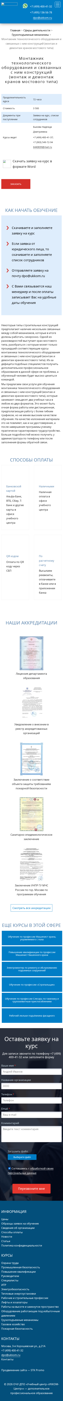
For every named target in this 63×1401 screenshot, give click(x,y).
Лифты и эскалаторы (14, 1302)
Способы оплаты (12, 1232)
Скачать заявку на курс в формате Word (32, 164)
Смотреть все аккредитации (31, 908)
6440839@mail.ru (42, 147)
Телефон (7, 1094)
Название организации (16, 1080)
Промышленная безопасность (20, 1267)
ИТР (3, 1285)
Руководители (10, 1276)
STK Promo (37, 1370)
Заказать (15, 184)
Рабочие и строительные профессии (24, 1298)
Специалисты (9, 1280)
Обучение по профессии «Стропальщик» (32, 984)
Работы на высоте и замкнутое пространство (30, 1306)
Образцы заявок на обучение (20, 1223)
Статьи (5, 1241)
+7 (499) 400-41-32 (41, 6)
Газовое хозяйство (13, 1324)
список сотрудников (28, 260)
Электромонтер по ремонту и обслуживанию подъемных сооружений (32, 969)
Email (5, 1108)
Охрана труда (10, 1263)
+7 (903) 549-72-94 (43, 142)
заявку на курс (23, 233)
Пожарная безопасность (17, 1328)
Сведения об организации (18, 1228)
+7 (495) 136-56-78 (41, 12)
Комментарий (10, 1123)
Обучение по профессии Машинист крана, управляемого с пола (32, 938)
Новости (6, 1236)
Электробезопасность (15, 1289)
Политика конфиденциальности (21, 1245)
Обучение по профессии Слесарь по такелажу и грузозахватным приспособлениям (32, 1000)
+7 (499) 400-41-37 (43, 137)
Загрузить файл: (18, 1151)
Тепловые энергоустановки (18, 1293)
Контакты (7, 1359)
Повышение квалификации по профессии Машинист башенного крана (32, 953)
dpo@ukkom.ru (42, 18)
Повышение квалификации (18, 1271)
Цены (4, 1219)
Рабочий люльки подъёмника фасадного (32, 1015)
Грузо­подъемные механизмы (19, 1320)
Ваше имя (8, 1065)
